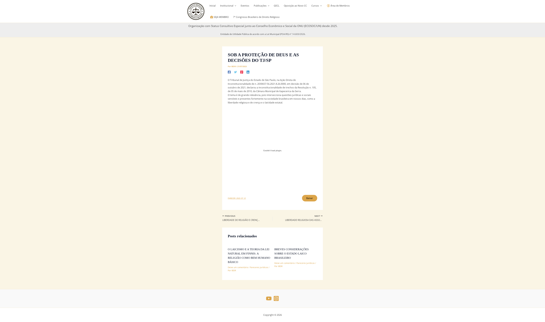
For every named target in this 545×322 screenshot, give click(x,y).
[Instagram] (276, 298)
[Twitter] (235, 71)
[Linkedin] (248, 71)
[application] (234, 5)
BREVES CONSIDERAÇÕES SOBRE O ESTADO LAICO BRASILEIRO (291, 253)
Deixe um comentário (238, 267)
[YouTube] (269, 298)
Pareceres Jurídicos (259, 267)
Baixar (309, 198)
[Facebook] (229, 71)
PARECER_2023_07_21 (237, 198)
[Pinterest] (241, 71)
